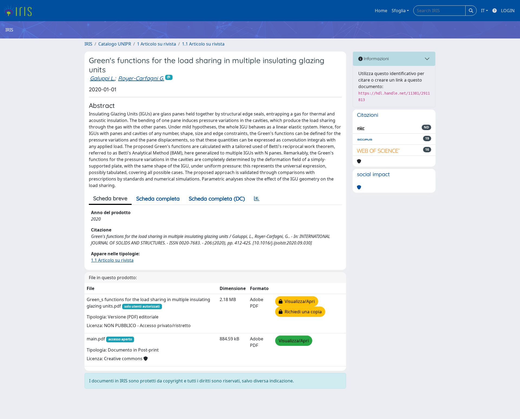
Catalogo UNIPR (114, 44)
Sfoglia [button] (399, 11)
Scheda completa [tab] (158, 198)
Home (381, 11)
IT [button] (483, 11)
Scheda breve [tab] (110, 198)
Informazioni (376, 58)
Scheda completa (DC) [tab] (217, 198)
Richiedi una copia (302, 312)
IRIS (88, 44)
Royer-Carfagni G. (141, 78)
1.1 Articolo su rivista (203, 44)
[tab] (256, 198)
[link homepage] (19, 10)
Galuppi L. (102, 78)
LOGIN (508, 11)
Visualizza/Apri (298, 301)
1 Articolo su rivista (156, 44)
